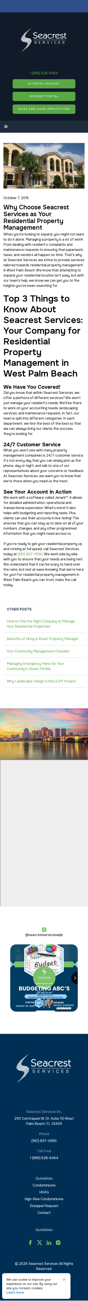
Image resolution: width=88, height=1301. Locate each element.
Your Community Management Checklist (38, 651)
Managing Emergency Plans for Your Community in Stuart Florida (35, 666)
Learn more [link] (15, 1292)
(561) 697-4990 (30, 554)
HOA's (44, 1192)
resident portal (44, 96)
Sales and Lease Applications (44, 109)
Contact (44, 1212)
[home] (44, 39)
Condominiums (44, 1185)
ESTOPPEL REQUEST (44, 83)
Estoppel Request (44, 1206)
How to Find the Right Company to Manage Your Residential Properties (41, 624)
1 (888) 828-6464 (44, 73)
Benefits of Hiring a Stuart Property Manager (42, 639)
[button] (6, 127)
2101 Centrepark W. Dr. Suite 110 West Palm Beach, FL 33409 (44, 1121)
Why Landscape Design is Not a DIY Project (41, 681)
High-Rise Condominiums (44, 1199)
